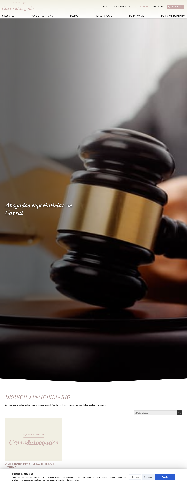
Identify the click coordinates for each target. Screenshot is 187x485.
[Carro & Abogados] (18, 6)
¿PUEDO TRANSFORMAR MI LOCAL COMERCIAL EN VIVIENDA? (30, 465)
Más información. (72, 480)
